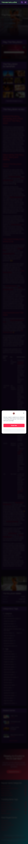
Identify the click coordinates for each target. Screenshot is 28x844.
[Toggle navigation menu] (25, 2)
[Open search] (22, 2)
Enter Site (14, 425)
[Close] (23, 413)
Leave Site (14, 430)
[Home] (9, 2)
